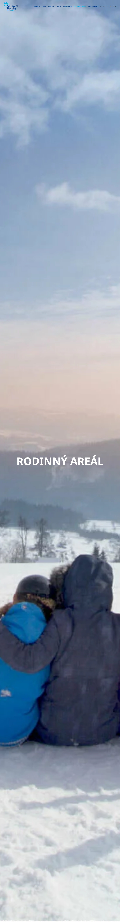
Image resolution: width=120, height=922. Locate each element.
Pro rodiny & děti (80, 6)
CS (101, 6)
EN (104, 6)
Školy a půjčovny (93, 6)
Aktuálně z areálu (40, 6)
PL (107, 6)
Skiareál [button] (51, 6)
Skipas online (67, 6)
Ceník (59, 6)
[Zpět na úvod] (11, 6)
